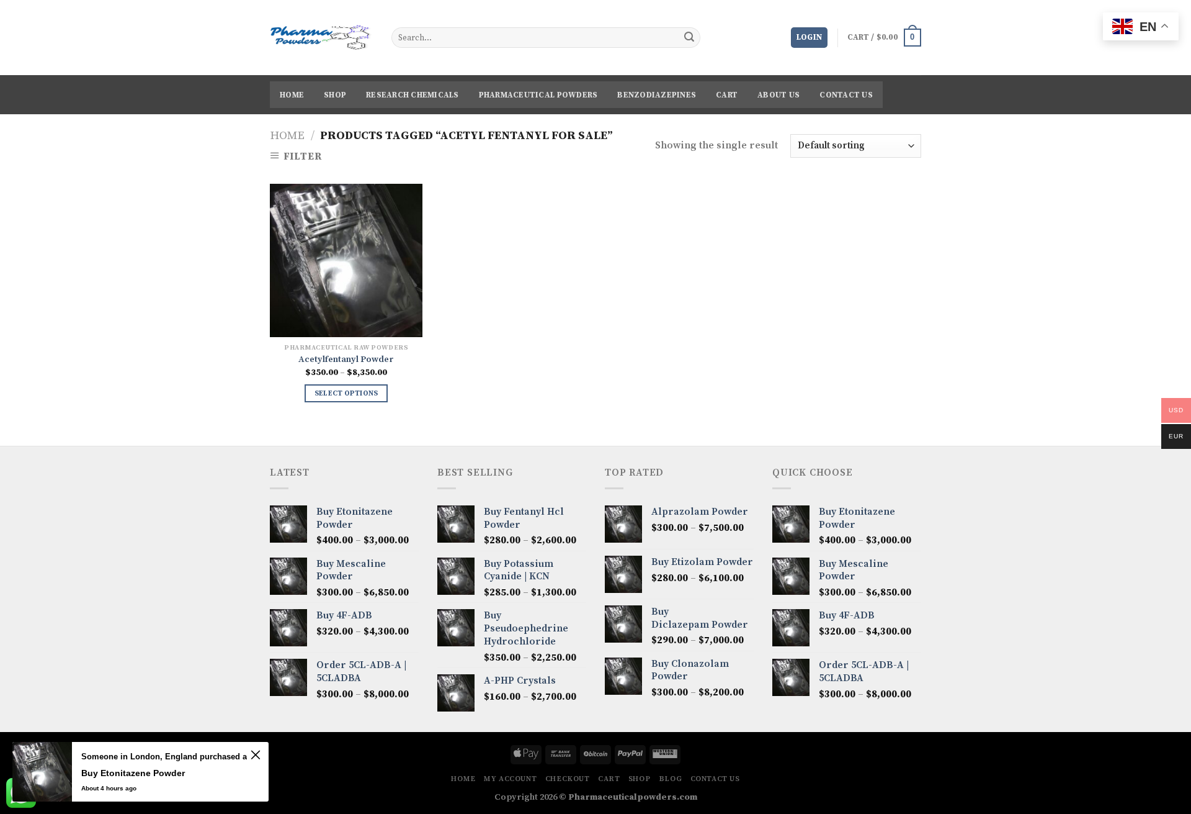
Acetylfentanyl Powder (346, 359)
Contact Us (846, 95)
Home (292, 95)
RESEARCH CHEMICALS (412, 95)
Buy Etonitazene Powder (133, 773)
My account (510, 779)
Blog (670, 779)
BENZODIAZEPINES (656, 95)
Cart (727, 95)
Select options (346, 393)
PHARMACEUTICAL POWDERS (538, 95)
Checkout (567, 779)
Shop (335, 95)
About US (778, 95)
